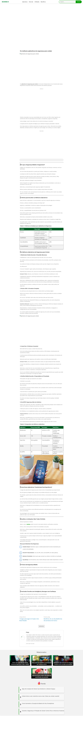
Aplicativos (25, 2)
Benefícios (43, 2)
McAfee (28, 524)
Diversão (31, 2)
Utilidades (36, 2)
